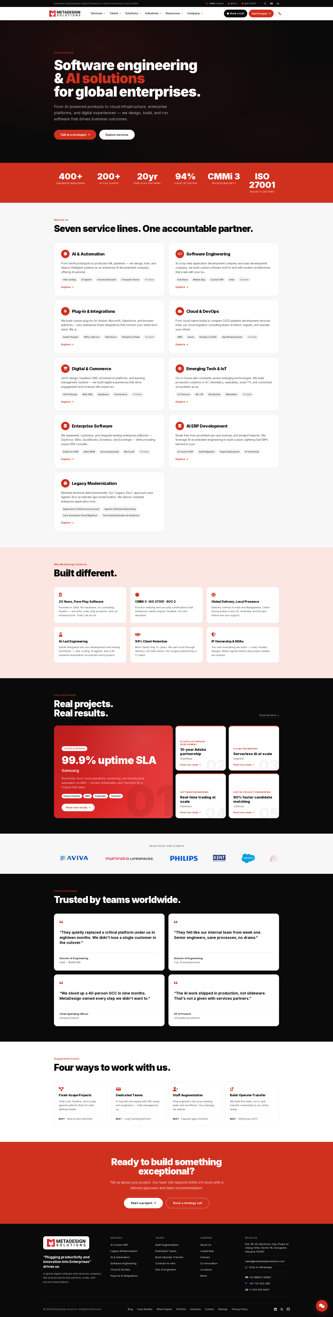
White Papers (164, 1309)
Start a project (141, 1203)
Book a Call (237, 13)
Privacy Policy (240, 1309)
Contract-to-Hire (165, 1263)
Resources (173, 13)
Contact (209, 1309)
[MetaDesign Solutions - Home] (64, 13)
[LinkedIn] (275, 1309)
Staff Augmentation (166, 1244)
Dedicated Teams (166, 1251)
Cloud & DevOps (120, 1269)
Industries (152, 13)
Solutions (131, 13)
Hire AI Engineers (165, 1269)
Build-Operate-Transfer (169, 1257)
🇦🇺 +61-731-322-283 (257, 1283)
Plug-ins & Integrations (124, 1275)
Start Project (259, 13)
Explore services (117, 134)
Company (193, 13)
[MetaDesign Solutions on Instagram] (265, 3)
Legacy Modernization (123, 1251)
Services (96, 13)
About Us (205, 1244)
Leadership (207, 1251)
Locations (206, 1269)
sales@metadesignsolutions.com (265, 1261)
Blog (130, 1309)
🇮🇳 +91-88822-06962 (258, 1277)
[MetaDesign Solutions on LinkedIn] (278, 3)
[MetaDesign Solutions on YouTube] (271, 3)
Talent (113, 13)
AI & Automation (120, 1257)
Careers (205, 1257)
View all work (267, 715)
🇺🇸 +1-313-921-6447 (257, 1289)
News (203, 1275)
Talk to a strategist (73, 134)
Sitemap (223, 1309)
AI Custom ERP (119, 1244)
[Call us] (280, 13)
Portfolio (181, 1309)
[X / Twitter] (281, 1309)
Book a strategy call (187, 1203)
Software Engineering (123, 1263)
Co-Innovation (208, 1263)
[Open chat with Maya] (322, 1306)
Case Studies (144, 1309)
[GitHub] (288, 1309)
